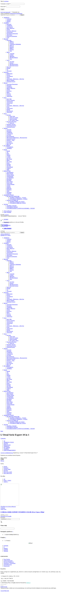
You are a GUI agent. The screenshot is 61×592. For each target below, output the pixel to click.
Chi (7, 152)
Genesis (8, 185)
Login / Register (7, 212)
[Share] (2, 584)
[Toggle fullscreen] (4, 584)
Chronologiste (10, 176)
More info (6, 590)
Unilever (9, 168)
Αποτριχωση (10, 108)
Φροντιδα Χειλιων (14, 65)
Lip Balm (9, 135)
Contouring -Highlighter (15, 44)
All (4, 441)
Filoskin (8, 155)
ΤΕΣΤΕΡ (6, 204)
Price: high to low (8, 473)
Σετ (7, 69)
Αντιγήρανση (10, 76)
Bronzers (12, 43)
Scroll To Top (4, 586)
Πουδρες (12, 49)
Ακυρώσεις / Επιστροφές (9, 563)
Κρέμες (8, 75)
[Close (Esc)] (1, 584)
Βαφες (8, 92)
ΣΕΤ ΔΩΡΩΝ (7, 145)
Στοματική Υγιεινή (11, 81)
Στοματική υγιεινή (11, 139)
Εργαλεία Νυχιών (11, 127)
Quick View (3, 509)
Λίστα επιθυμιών (8, 211)
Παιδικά (8, 21)
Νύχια (5, 113)
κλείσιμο (6, 1)
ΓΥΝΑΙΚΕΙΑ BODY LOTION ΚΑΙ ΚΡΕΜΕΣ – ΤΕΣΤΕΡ (21, 208)
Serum (8, 77)
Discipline (9, 180)
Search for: (3, 14)
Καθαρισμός (9, 73)
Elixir (8, 153)
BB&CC (12, 41)
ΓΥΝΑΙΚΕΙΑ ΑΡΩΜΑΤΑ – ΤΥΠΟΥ (18, 199)
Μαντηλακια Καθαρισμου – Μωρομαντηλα (17, 137)
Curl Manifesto (10, 177)
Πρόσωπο (9, 40)
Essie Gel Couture (14, 117)
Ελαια (8, 107)
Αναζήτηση (3, 519)
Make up (12, 45)
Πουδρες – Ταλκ (10, 140)
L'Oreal (7, 540)
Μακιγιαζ (6, 39)
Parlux (8, 163)
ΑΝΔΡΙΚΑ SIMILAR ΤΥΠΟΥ (17, 201)
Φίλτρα (2, 460)
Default (5, 466)
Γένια (8, 37)
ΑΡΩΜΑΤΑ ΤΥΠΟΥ (9, 195)
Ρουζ (11, 51)
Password (3, 6)
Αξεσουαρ (9, 71)
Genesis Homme (10, 184)
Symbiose (9, 193)
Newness (6, 470)
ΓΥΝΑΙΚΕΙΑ (10, 147)
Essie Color (12, 116)
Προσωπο (6, 72)
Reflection (9, 188)
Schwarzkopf (10, 167)
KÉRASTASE (7, 171)
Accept (2, 590)
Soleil (8, 191)
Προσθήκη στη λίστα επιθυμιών (8, 506)
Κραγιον (12, 63)
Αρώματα (9, 129)
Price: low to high (8, 472)
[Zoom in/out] (5, 584)
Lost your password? (5, 12)
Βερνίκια (9, 115)
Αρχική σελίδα (4, 452)
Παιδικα (5, 128)
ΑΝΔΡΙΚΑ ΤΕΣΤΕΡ (11, 205)
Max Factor (9, 159)
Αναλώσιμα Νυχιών (11, 125)
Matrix (8, 160)
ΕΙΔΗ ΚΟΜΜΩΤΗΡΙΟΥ (10, 450)
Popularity (6, 468)
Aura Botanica (10, 172)
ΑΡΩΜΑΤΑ (6, 17)
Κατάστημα (10, 452)
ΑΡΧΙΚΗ (6, 219)
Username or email (5, 3)
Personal (9, 164)
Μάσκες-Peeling (10, 80)
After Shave (9, 35)
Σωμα (5, 97)
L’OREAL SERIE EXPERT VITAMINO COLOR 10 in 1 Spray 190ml (22, 512)
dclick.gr (28, 582)
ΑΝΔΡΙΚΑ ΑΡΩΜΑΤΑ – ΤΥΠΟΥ (18, 197)
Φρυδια (8, 68)
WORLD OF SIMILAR (12, 200)
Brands (5, 149)
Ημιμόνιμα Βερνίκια (11, 121)
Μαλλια (5, 83)
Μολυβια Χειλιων (14, 64)
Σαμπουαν (9, 24)
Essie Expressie (13, 119)
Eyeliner (11, 55)
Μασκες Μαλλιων (11, 88)
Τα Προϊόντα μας (8, 564)
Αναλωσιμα (9, 96)
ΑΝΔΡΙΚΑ (6, 23)
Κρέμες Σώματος (11, 100)
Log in (2, 9)
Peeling (8, 109)
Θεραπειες (9, 91)
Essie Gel (12, 123)
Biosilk (8, 151)
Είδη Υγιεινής (10, 111)
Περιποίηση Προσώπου (12, 33)
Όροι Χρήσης (7, 559)
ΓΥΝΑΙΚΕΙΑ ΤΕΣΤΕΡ (12, 207)
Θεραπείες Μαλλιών (11, 31)
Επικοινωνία (6, 566)
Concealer (12, 53)
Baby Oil (9, 144)
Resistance (9, 189)
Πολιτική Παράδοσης (9, 562)
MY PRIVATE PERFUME (13, 196)
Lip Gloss (12, 61)
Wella (8, 169)
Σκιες (11, 59)
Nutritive (9, 187)
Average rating (7, 469)
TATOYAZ (9, 112)
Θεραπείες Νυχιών (11, 124)
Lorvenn (9, 157)
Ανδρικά (9, 20)
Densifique (9, 179)
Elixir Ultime (10, 181)
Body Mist (9, 99)
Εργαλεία (9, 95)
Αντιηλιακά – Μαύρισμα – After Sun (15, 79)
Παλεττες (9, 67)
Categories (3, 438)
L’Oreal (8, 156)
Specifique (9, 192)
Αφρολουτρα (10, 101)
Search (22, 14)
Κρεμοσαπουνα (10, 136)
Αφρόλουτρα (10, 27)
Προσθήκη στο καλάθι (6, 516)
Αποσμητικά (9, 32)
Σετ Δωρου (9, 141)
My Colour (9, 161)
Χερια (8, 104)
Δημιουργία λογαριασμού (16, 13)
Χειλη (8, 60)
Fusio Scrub (9, 183)
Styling (8, 29)
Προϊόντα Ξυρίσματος (12, 36)
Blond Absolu (10, 173)
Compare (3, 508)
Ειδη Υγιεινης (10, 143)
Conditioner (9, 25)
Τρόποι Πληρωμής (8, 560)
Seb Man (9, 165)
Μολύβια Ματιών (14, 57)
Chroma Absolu (10, 175)
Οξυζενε (9, 93)
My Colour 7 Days (14, 120)
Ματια (8, 52)
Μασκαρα (12, 56)
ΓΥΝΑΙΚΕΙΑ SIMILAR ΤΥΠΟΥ (18, 203)
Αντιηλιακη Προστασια (12, 84)
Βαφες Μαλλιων (10, 28)
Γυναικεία (9, 18)
